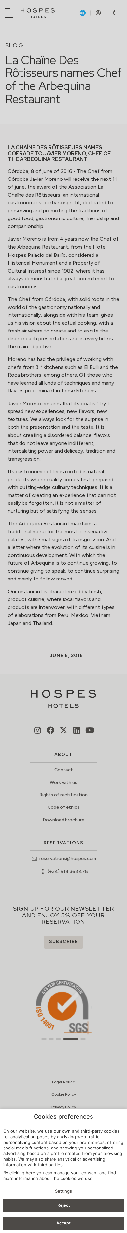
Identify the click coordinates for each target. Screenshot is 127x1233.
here (30, 1172)
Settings (63, 1191)
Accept (63, 1222)
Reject (63, 1205)
